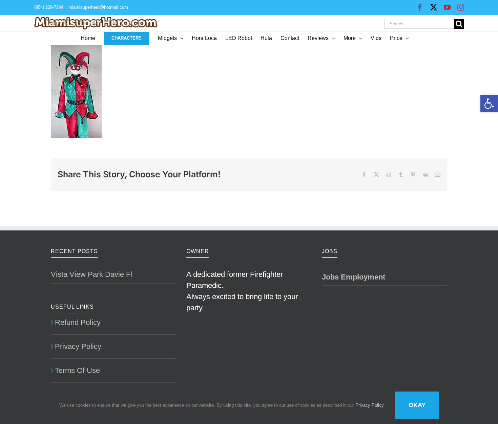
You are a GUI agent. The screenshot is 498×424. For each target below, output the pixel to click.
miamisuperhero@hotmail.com (98, 7)
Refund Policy (78, 322)
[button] (489, 103)
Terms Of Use (77, 370)
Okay (417, 405)
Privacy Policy (78, 346)
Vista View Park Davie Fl (91, 274)
